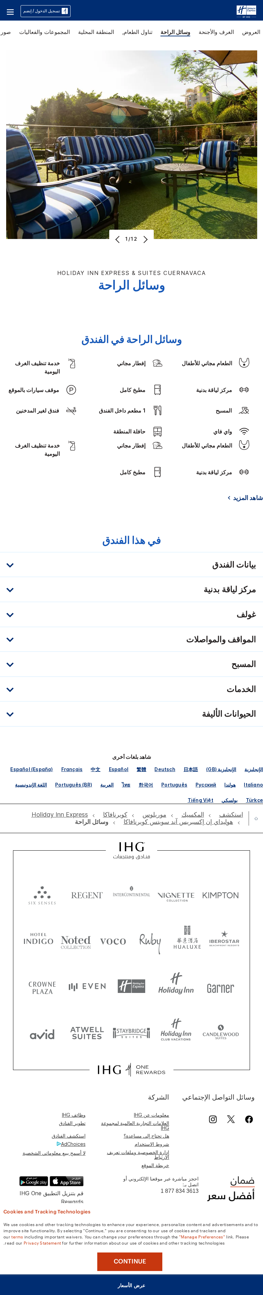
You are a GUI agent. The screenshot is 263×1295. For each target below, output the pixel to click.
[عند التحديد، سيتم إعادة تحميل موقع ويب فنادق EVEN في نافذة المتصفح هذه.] (86, 986)
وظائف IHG (74, 1115)
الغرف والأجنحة (216, 31)
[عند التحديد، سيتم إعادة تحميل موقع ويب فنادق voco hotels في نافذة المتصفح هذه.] (113, 940)
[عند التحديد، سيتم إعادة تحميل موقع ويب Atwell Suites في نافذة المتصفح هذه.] (86, 1032)
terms (17, 1236)
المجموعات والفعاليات (44, 31)
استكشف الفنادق (69, 1136)
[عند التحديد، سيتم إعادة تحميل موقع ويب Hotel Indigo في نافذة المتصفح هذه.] (38, 940)
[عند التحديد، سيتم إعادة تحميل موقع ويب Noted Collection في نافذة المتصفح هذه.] (76, 940)
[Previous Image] (118, 239)
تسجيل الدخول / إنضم (41, 10)
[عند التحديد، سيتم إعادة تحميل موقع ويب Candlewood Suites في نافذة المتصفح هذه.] (220, 1032)
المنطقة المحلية (96, 31)
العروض (251, 31)
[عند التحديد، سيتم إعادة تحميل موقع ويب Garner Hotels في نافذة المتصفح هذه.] (220, 986)
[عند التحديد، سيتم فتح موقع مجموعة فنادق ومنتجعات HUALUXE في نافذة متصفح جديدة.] (187, 940)
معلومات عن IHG (151, 1115)
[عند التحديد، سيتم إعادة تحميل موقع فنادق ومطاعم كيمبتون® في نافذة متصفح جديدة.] (220, 893)
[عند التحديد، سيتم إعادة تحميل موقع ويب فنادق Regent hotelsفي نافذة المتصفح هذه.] (86, 893)
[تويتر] (231, 1119)
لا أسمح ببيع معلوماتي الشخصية (54, 1153)
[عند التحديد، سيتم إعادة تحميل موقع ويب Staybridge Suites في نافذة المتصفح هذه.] (131, 1032)
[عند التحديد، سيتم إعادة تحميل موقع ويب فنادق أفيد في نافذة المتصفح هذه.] (42, 1032)
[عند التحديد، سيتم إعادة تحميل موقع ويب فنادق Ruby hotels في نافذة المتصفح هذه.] (150, 940)
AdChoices (73, 1144)
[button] (10, 11)
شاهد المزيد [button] (248, 497)
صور (6, 31)
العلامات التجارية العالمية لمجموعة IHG (135, 1125)
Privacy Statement (42, 1242)
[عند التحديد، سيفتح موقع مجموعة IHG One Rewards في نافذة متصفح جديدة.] (131, 1070)
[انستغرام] (213, 1119)
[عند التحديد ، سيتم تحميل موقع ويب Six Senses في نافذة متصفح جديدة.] (42, 893)
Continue (130, 1261)
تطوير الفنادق (72, 1123)
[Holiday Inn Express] (246, 10)
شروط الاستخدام (152, 1144)
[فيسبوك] (247, 1119)
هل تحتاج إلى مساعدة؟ (146, 1136)
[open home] (253, 818)
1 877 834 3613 (180, 1191)
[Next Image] (145, 239)
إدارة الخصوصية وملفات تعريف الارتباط (138, 1154)
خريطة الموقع (155, 1165)
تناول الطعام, (137, 31)
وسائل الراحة (175, 31)
